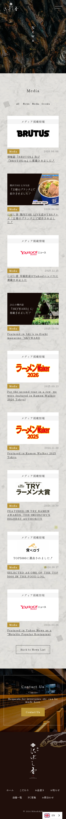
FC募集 (32, 797)
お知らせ (55, 790)
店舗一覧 (17, 797)
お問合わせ (48, 797)
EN (53, 815)
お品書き (39, 790)
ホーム (10, 790)
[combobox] (52, 815)
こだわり (24, 790)
